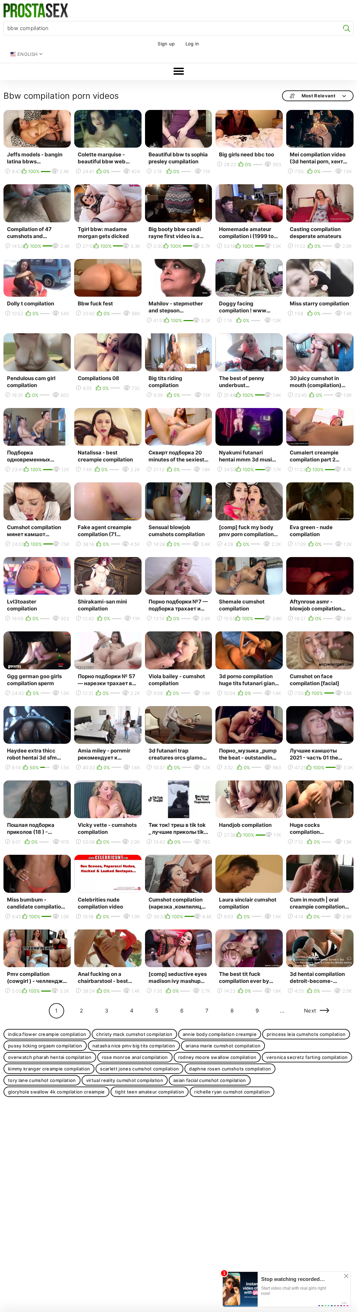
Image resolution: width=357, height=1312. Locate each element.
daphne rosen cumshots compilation (230, 1069)
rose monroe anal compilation (135, 1057)
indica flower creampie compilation (47, 1034)
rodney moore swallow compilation (217, 1057)
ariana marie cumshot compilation (223, 1045)
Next (310, 1010)
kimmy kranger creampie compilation (49, 1069)
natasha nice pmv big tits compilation (133, 1045)
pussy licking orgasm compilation (45, 1045)
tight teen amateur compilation (149, 1092)
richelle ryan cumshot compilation (232, 1092)
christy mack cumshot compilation (134, 1034)
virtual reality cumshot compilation (125, 1080)
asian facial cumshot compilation (209, 1080)
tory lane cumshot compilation (42, 1080)
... (282, 1010)
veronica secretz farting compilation (307, 1057)
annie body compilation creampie (220, 1034)
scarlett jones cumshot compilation (139, 1069)
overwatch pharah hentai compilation (50, 1057)
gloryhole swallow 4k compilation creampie (56, 1092)
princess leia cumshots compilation (306, 1034)
